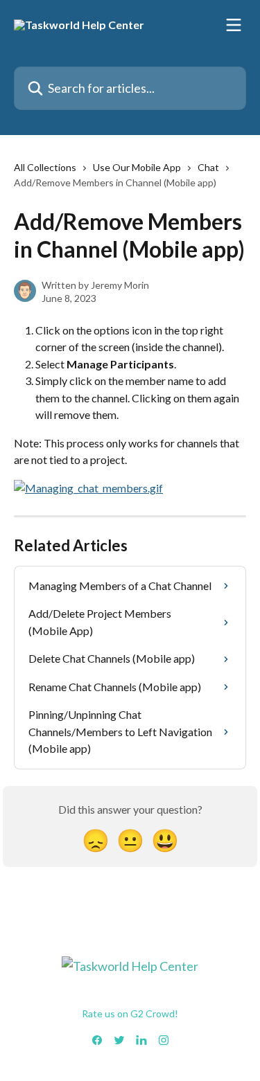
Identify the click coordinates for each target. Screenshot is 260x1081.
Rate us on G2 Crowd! (130, 1013)
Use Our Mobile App (137, 167)
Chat (208, 167)
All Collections (45, 167)
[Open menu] (233, 25)
